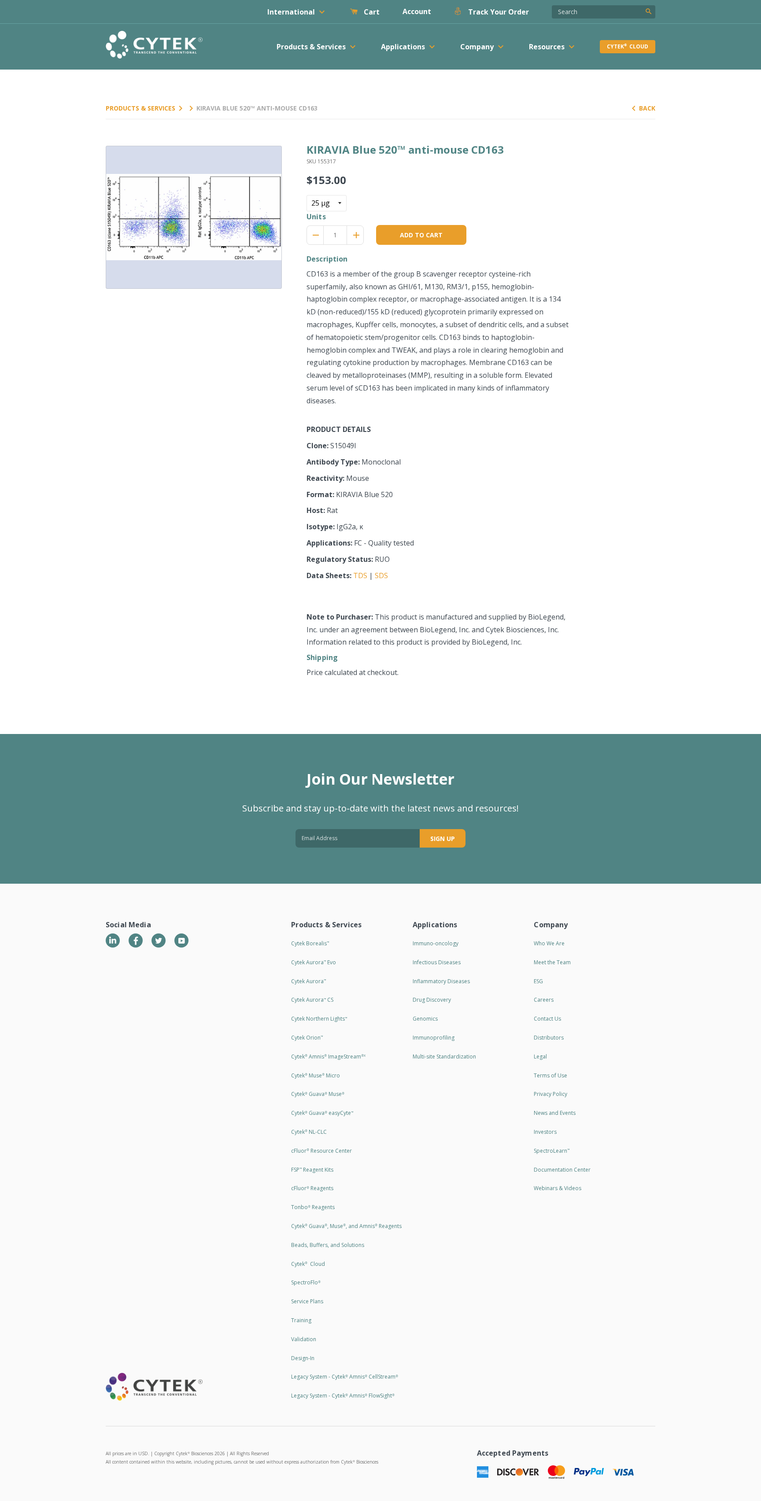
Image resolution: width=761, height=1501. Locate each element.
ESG (538, 981)
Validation (303, 1339)
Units (316, 216)
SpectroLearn (551, 1150)
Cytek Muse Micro (315, 1075)
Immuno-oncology (435, 943)
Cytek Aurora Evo (313, 962)
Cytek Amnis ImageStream (328, 1056)
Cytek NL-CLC (309, 1132)
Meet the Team (552, 962)
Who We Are (549, 943)
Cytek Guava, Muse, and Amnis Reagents (346, 1226)
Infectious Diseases (437, 962)
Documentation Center (562, 1169)
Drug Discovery (432, 999)
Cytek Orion (307, 1037)
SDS (381, 575)
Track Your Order (497, 12)
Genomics (425, 1018)
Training (301, 1320)
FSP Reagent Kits (312, 1169)
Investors (545, 1132)
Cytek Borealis (310, 943)
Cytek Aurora (308, 981)
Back (647, 108)
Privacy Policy (550, 1094)
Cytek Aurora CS (312, 999)
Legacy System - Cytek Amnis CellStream (344, 1376)
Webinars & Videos (557, 1188)
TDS (360, 575)
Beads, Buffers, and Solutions (327, 1245)
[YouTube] (181, 940)
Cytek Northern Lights (319, 1018)
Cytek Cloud (627, 46)
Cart (371, 12)
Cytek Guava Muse (317, 1094)
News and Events (555, 1113)
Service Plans (307, 1301)
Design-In (302, 1358)
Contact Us (547, 1018)
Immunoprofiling (433, 1037)
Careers (544, 999)
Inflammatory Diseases (441, 981)
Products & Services (140, 108)
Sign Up (442, 838)
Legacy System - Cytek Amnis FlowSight (343, 1395)
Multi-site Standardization (444, 1056)
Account (417, 11)
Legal (540, 1056)
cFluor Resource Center (321, 1150)
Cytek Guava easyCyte (322, 1113)
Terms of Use (550, 1075)
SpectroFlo (306, 1282)
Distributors (549, 1037)
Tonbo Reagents (313, 1207)
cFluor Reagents (312, 1188)
